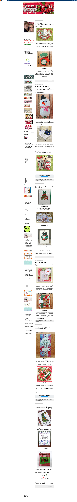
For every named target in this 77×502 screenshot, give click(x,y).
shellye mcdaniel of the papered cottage (29, 275)
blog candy (38, 180)
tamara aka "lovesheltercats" (28, 202)
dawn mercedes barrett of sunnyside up (29, 53)
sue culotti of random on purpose (28, 330)
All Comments (26, 49)
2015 (25, 177)
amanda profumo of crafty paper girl (28, 322)
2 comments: (45, 179)
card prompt (41, 180)
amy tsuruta (26, 209)
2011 (25, 181)
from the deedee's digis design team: (29, 199)
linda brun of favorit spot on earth (28, 269)
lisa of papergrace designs (27, 315)
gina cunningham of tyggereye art (28, 270)
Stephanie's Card (44, 358)
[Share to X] (49, 80)
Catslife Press (37, 73)
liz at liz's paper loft (27, 273)
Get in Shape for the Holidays (42, 86)
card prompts (43, 180)
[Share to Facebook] (50, 80)
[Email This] (48, 80)
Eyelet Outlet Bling (48, 315)
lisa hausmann (26, 210)
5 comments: (45, 399)
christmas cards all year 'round (28, 143)
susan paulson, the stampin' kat (28, 331)
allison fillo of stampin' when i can (28, 241)
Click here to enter (44, 176)
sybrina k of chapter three (27, 52)
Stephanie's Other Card (44, 68)
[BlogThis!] (49, 179)
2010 (25, 182)
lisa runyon (26, 222)
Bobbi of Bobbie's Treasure (44, 206)
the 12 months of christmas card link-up (29, 146)
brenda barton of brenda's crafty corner (29, 246)
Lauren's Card (44, 382)
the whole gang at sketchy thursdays (29, 316)
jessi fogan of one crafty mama (28, 243)
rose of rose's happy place (27, 274)
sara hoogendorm (27, 223)
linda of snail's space (27, 247)
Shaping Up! (37, 22)
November (26, 157)
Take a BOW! (37, 185)
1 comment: (45, 320)
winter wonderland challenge (28, 147)
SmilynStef (26, 35)
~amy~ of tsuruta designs (27, 271)
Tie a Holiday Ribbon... (40, 326)
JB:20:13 (46, 180)
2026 (25, 150)
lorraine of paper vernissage (28, 203)
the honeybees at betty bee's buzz (28, 320)
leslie (25, 217)
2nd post (38, 321)
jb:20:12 (40, 321)
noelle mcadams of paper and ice (28, 245)
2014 (25, 178)
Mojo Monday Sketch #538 (50, 316)
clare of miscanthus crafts (27, 319)
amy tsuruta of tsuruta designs (28, 314)
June (26, 162)
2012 (25, 180)
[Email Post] (47, 179)
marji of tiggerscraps (27, 201)
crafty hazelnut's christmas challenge (29, 144)
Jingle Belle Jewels (39, 405)
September (26, 159)
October (26, 158)
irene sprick (26, 218)
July (25, 161)
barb (25, 213)
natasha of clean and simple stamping (29, 329)
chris (25, 214)
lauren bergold (27, 36)
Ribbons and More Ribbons (41, 262)
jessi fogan (26, 208)
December (26, 156)
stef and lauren (27, 37)
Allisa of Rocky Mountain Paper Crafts (44, 246)
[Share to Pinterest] (51, 80)
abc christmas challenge (27, 142)
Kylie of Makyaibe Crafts (45, 448)
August (26, 160)
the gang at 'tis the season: (27, 219)
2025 (25, 151)
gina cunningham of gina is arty (28, 242)
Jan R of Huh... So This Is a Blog (44, 468)
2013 (25, 179)
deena (25, 215)
